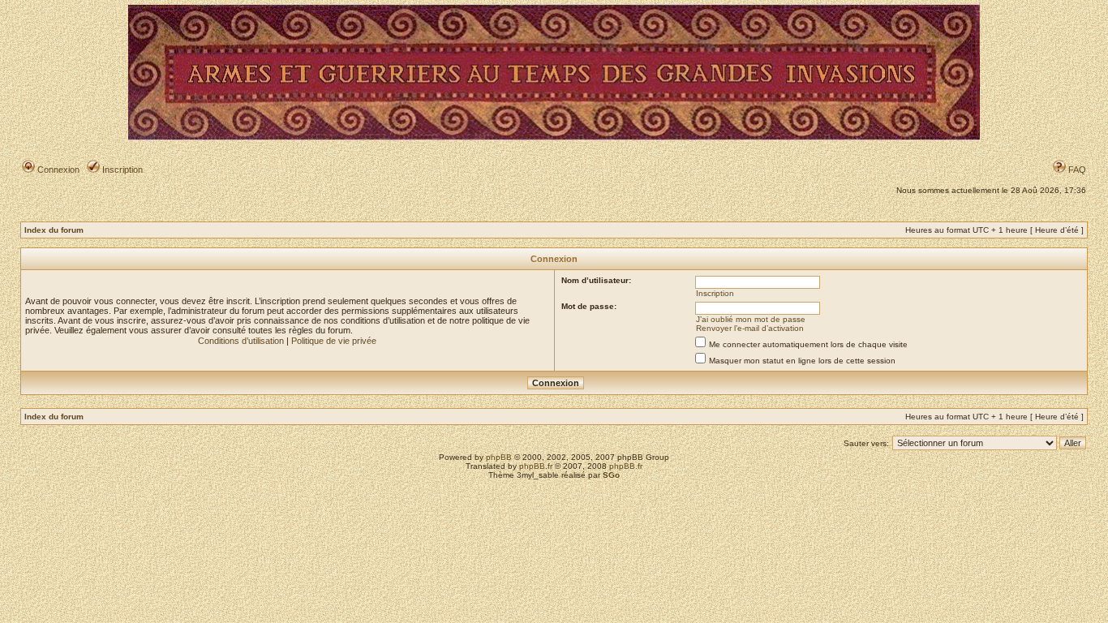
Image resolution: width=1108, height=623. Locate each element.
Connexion (57, 169)
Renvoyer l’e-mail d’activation (750, 328)
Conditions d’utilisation (241, 341)
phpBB (499, 457)
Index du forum (54, 230)
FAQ (1076, 169)
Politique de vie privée (333, 341)
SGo (611, 474)
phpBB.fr (535, 466)
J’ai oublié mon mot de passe (750, 319)
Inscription (121, 169)
